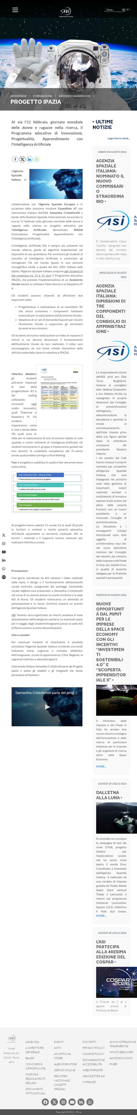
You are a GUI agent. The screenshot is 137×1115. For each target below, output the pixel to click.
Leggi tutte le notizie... (119, 138)
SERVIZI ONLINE (64, 1070)
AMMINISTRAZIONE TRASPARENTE (123, 1044)
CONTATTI (89, 1042)
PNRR (113, 1064)
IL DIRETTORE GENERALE (35, 1050)
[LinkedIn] (4, 560)
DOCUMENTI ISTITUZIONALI (35, 1091)
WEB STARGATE (93, 1070)
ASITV (58, 1048)
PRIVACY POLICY (94, 1048)
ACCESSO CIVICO (121, 1058)
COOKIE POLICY (93, 1054)
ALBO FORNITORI (65, 1064)
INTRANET (89, 1082)
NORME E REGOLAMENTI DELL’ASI (35, 1079)
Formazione (42, 96)
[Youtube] (72, 1102)
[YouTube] (4, 552)
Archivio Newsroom (74, 96)
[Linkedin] (81, 1102)
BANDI (30, 1058)
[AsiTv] (4, 577)
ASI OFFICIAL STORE (62, 1056)
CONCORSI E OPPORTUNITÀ (35, 1066)
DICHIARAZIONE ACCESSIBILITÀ (94, 1062)
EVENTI (59, 1042)
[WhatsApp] (4, 569)
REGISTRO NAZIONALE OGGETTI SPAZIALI (62, 1082)
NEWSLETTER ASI (94, 1076)
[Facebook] (45, 1102)
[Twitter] (54, 1102)
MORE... (101, 766)
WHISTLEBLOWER (121, 1052)
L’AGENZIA (32, 1042)
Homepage (19, 96)
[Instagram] (4, 544)
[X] (4, 535)
